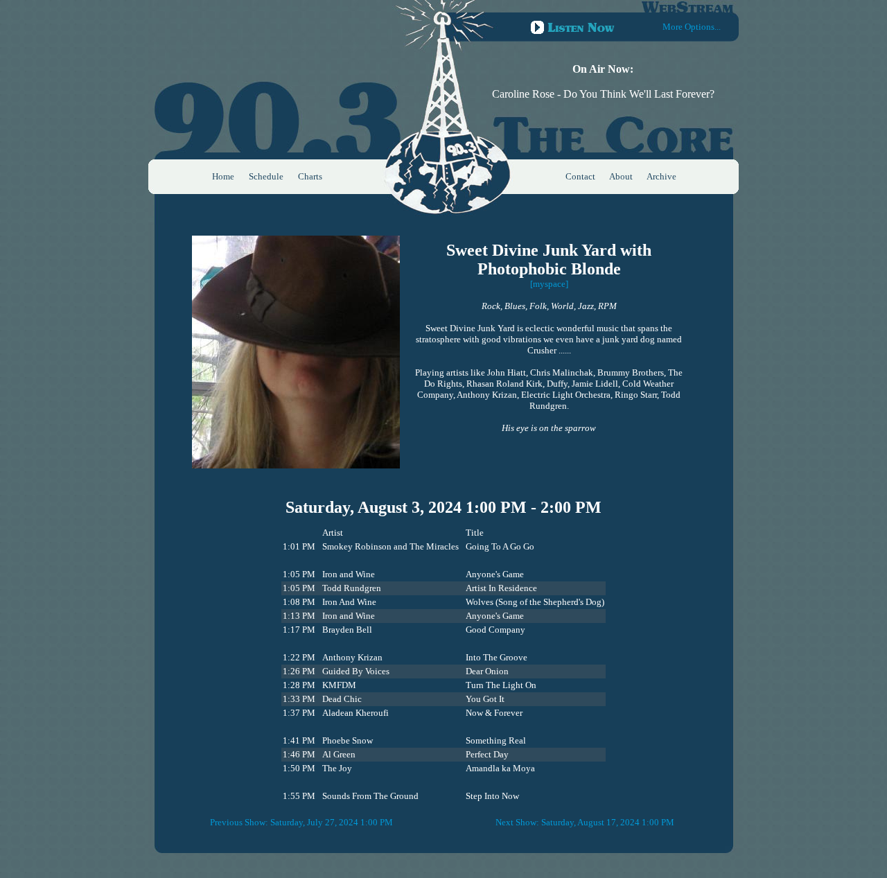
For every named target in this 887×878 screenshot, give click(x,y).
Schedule (266, 176)
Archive (661, 176)
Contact (580, 176)
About (621, 176)
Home (223, 176)
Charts (310, 176)
